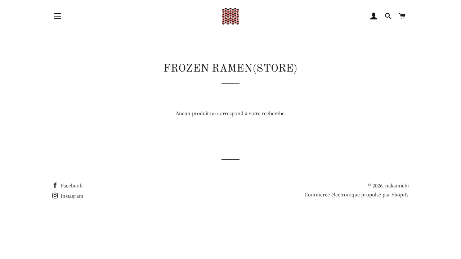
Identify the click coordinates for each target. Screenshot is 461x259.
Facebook (70, 185)
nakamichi (397, 185)
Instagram (71, 196)
